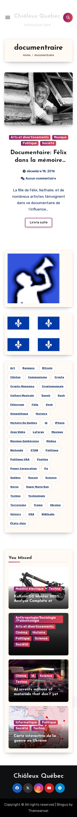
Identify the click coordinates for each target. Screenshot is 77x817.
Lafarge (38, 431)
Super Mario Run (37, 486)
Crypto (59, 377)
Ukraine (55, 505)
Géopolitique (19, 413)
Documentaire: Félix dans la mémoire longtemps (38, 160)
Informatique (26, 722)
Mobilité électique (30, 589)
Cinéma (21, 632)
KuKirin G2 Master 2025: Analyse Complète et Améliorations (37, 601)
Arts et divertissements (30, 137)
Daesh (45, 395)
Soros (14, 486)
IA (46, 422)
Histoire (39, 632)
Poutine (42, 459)
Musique (60, 137)
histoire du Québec (23, 422)
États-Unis (18, 523)
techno (15, 495)
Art (12, 368)
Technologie (36, 495)
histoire (41, 413)
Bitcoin (47, 368)
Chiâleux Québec (37, 16)
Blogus (62, 805)
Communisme (37, 377)
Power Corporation (23, 468)
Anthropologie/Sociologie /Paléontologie (36, 619)
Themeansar (38, 811)
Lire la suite (38, 222)
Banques (28, 368)
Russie (33, 477)
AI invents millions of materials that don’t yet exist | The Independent (36, 694)
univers (15, 514)
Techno (54, 589)
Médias (51, 441)
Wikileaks (48, 514)
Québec (15, 477)
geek (49, 404)
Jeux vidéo (17, 431)
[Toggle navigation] (7, 17)
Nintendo (16, 450)
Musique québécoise (24, 441)
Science (51, 477)
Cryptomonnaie (53, 386)
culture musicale (22, 395)
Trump (38, 505)
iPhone (60, 422)
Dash (61, 395)
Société (48, 143)
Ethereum (17, 404)
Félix (35, 404)
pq (46, 468)
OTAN (34, 450)
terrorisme (18, 505)
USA (31, 514)
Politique (30, 143)
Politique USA (20, 459)
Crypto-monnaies (22, 386)
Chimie (21, 676)
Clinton (15, 377)
